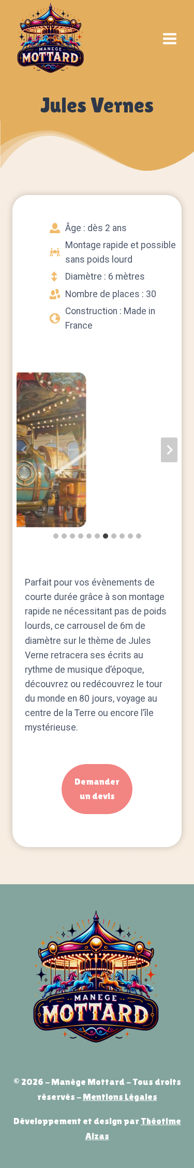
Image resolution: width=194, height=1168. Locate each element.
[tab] (55, 536)
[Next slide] (169, 449)
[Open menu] (169, 38)
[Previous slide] (25, 449)
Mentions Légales (120, 1096)
